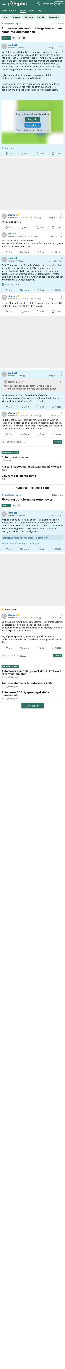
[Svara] (14, 38)
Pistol (10, 513)
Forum (23, 10)
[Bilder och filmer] (24, 38)
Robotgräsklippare (39, 487)
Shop (39, 10)
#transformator (32, 543)
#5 (62, 296)
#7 (62, 413)
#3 (62, 233)
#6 (62, 373)
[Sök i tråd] (19, 38)
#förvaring (20, 543)
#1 (62, 45)
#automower (8, 148)
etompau (12, 215)
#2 (62, 215)
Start (4, 10)
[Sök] (39, 3)
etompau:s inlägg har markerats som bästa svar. (25, 538)
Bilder (31, 10)
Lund (10, 45)
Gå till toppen (32, 705)
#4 (62, 258)
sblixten (12, 233)
